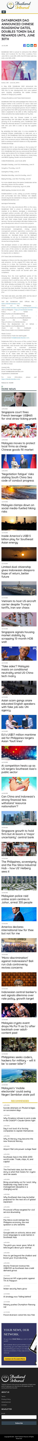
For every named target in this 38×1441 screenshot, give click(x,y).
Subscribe (19, 1423)
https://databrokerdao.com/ (10, 303)
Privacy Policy (6, 1399)
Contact (4, 1405)
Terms (3, 1396)
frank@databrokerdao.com (20, 338)
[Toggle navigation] (4, 11)
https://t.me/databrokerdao (24, 310)
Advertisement (6, 1402)
